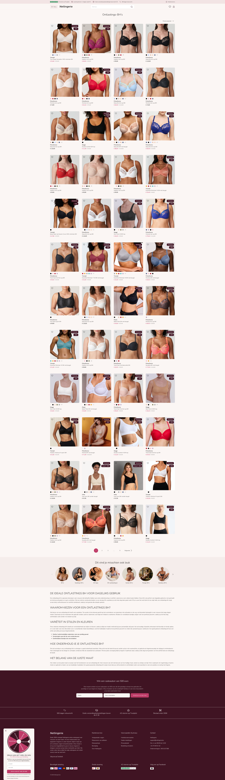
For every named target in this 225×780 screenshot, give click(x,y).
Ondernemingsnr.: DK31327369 (159, 749)
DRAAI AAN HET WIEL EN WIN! (19, 771)
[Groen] (87, 55)
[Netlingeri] (66, 6)
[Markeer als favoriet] (52, 26)
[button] (112, 7)
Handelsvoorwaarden (127, 737)
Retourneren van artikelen (99, 740)
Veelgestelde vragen (98, 737)
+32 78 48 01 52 (155, 746)
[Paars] (155, 186)
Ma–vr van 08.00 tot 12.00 (158, 743)
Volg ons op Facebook (56, 756)
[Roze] (82, 55)
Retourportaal (96, 743)
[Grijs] (57, 55)
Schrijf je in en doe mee (140, 695)
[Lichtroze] (118, 536)
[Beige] (150, 55)
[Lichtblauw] (55, 55)
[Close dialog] (5, 730)
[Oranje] (146, 186)
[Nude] (152, 55)
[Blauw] (53, 55)
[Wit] (114, 186)
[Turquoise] (152, 186)
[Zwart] (85, 55)
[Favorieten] (170, 7)
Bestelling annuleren (127, 746)
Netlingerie (153, 737)
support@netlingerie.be (157, 740)
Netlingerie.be (57, 775)
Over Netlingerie (96, 749)
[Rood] (89, 55)
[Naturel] (51, 55)
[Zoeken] (132, 7)
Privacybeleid (125, 743)
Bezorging (95, 746)
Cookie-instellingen (126, 740)
